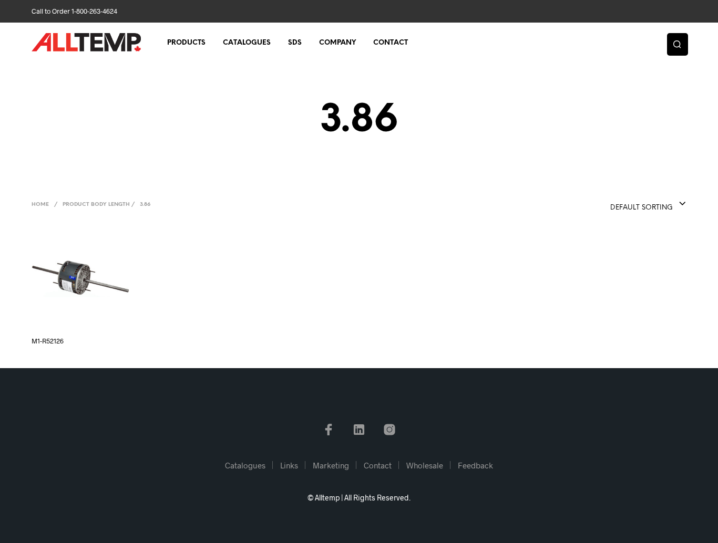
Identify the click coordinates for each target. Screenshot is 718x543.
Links (289, 465)
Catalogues (247, 42)
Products (186, 42)
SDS (295, 42)
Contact (390, 42)
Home (40, 204)
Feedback (475, 465)
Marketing (331, 465)
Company (337, 42)
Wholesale (424, 465)
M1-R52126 (48, 341)
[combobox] (627, 204)
